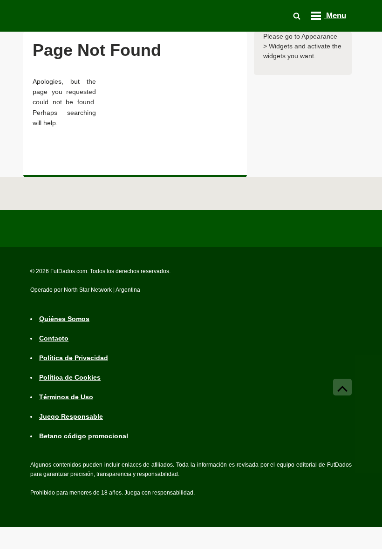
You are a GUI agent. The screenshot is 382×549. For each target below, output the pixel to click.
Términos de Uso (66, 397)
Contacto (53, 338)
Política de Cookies (70, 377)
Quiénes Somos (64, 318)
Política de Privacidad (73, 358)
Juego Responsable (71, 416)
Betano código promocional (83, 436)
